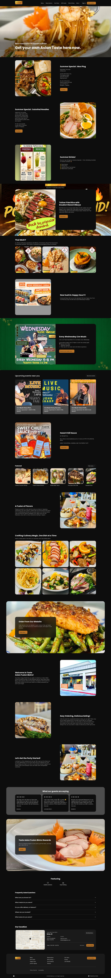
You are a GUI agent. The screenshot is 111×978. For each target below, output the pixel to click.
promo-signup (33, 963)
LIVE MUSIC (67, 961)
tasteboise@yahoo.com (65, 940)
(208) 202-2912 (63, 938)
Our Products (50, 961)
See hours (82, 945)
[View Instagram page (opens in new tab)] (14, 976)
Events (66, 959)
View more (19, 805)
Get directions (89, 933)
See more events (91, 375)
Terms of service (33, 970)
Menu (42, 3)
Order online (90, 945)
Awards (49, 963)
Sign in (84, 3)
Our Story (56, 3)
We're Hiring (71, 3)
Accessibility (41, 970)
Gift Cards (63, 3)
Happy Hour (33, 961)
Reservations (49, 3)
